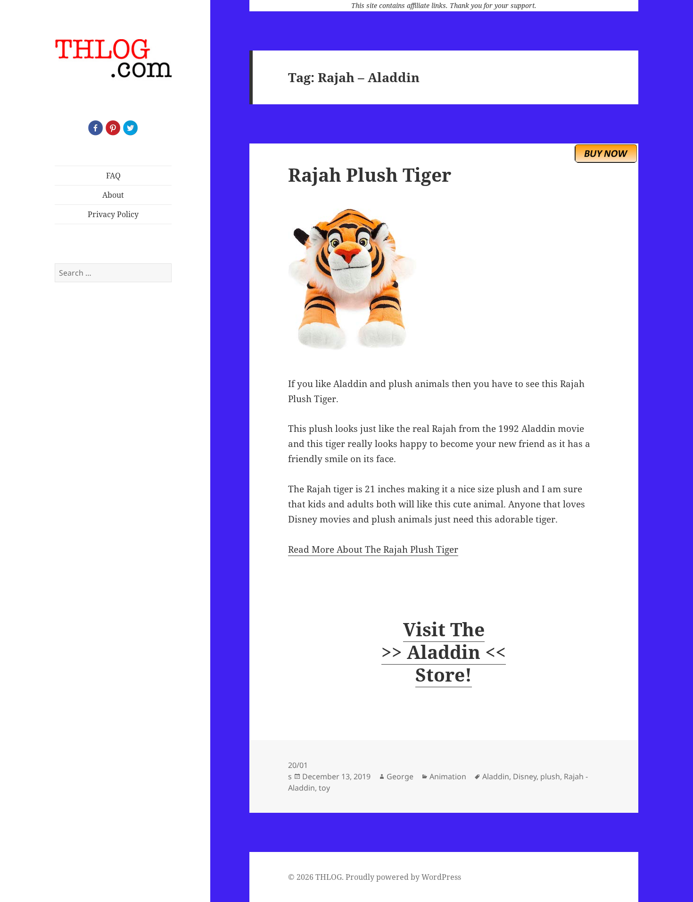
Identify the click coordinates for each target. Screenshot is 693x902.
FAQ (113, 175)
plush (550, 776)
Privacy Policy (113, 214)
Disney (524, 776)
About (113, 195)
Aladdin (495, 776)
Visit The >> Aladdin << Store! (443, 651)
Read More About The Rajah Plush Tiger (373, 549)
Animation (447, 776)
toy (324, 788)
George (400, 776)
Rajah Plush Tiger (369, 174)
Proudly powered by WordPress (403, 877)
